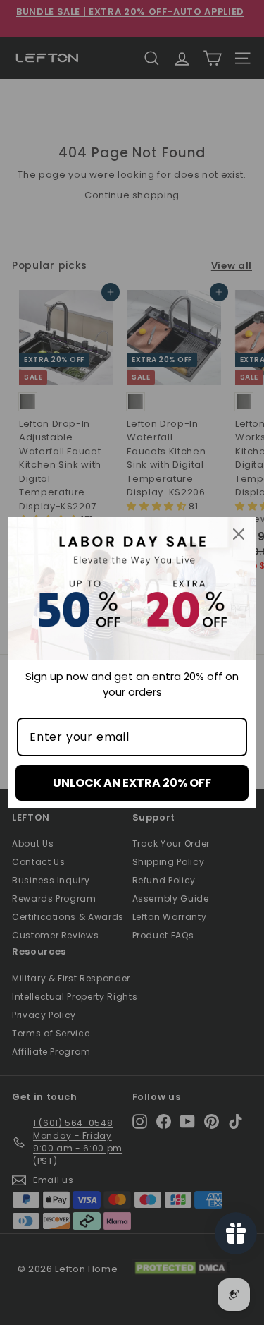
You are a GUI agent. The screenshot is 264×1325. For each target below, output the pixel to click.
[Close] (239, 534)
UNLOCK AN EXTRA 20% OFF (132, 783)
